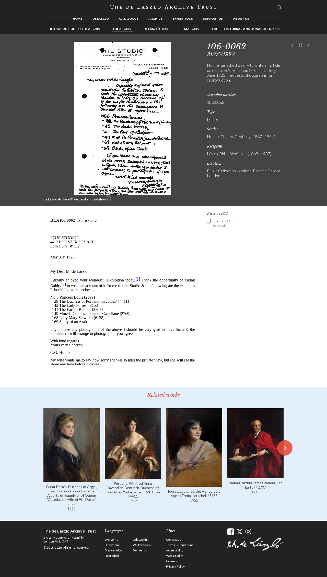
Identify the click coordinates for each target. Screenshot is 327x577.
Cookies (171, 561)
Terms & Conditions (179, 545)
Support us (213, 18)
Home (77, 18)
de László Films (156, 29)
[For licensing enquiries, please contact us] (109, 199)
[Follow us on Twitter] (239, 531)
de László (100, 18)
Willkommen (142, 545)
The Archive (122, 29)
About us (241, 18)
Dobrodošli (112, 556)
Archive (155, 18)
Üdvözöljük (140, 539)
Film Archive (190, 29)
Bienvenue (112, 545)
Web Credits (174, 556)
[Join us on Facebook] (230, 531)
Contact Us (173, 539)
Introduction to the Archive (76, 29)
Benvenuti (140, 550)
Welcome (111, 539)
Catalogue (128, 18)
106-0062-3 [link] (223, 223)
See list (300, 45)
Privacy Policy (175, 566)
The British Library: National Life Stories (247, 29)
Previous (292, 45)
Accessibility (174, 550)
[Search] (280, 7)
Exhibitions (183, 18)
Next (308, 45)
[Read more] (71, 479)
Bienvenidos (113, 550)
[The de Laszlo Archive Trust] (163, 7)
